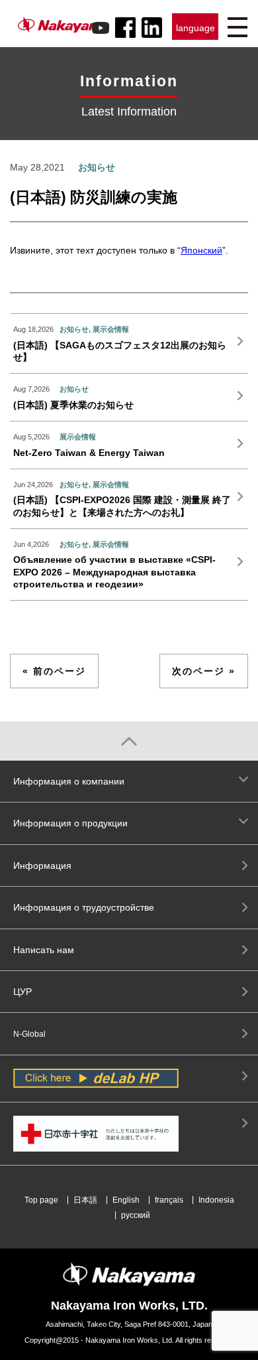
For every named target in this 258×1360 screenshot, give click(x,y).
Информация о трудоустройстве (83, 907)
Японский (201, 250)
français (169, 1200)
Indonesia (216, 1200)
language (195, 28)
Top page (41, 1200)
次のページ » (204, 671)
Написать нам (43, 949)
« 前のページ (54, 671)
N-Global (29, 1034)
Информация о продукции (70, 823)
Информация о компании (68, 781)
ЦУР (22, 991)
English (126, 1200)
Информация (42, 865)
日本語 (85, 1200)
